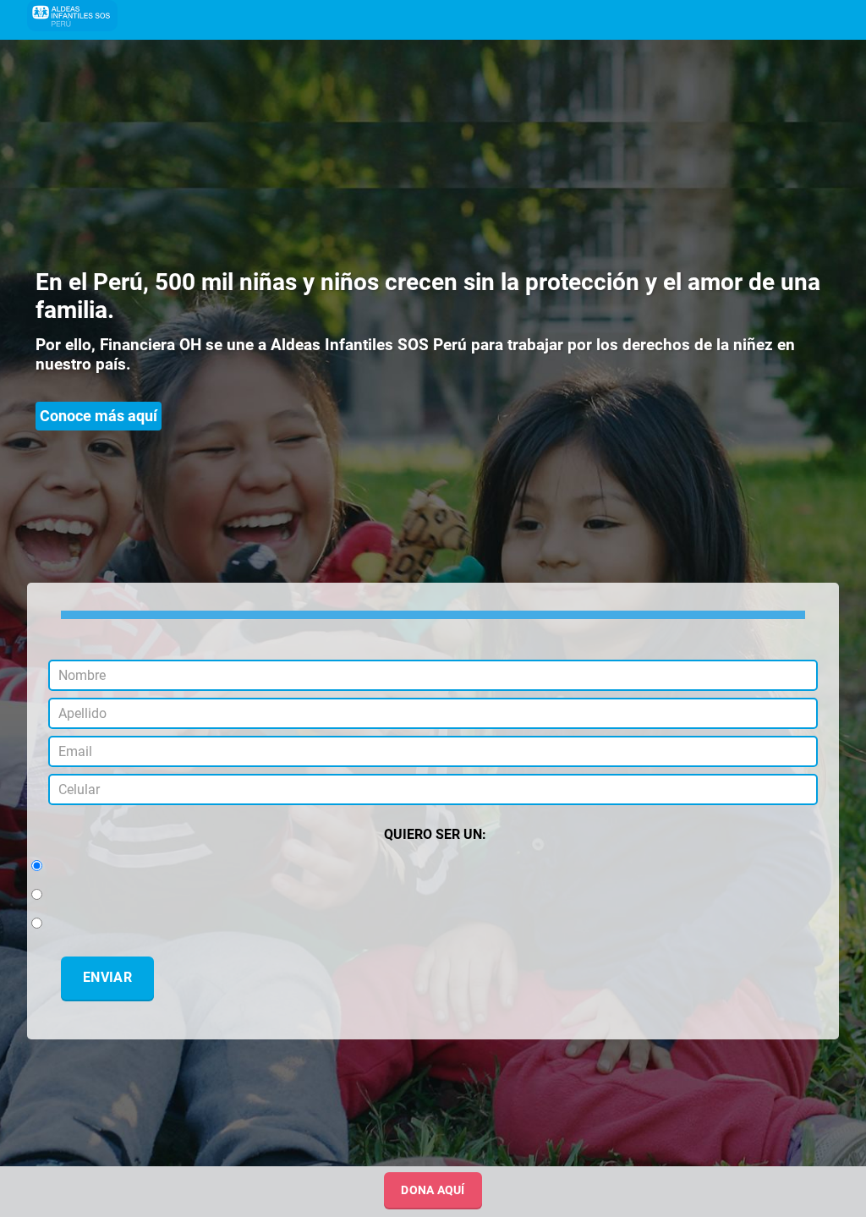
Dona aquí (433, 1190)
